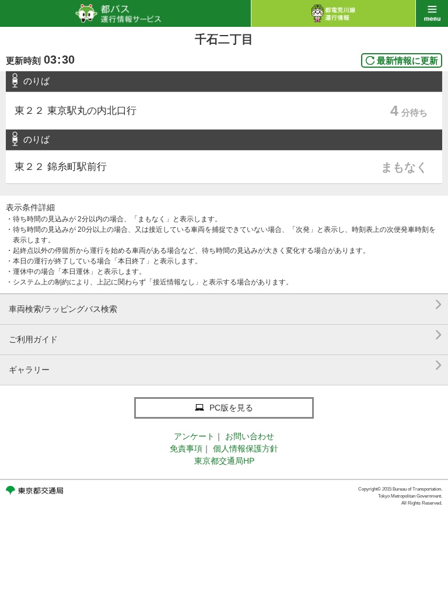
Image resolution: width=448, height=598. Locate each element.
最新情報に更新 (407, 60)
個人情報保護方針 (245, 448)
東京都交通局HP (224, 460)
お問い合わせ (249, 436)
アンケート (194, 436)
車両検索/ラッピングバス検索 (225, 304)
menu (432, 13)
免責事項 (186, 448)
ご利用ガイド (225, 335)
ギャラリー (225, 365)
